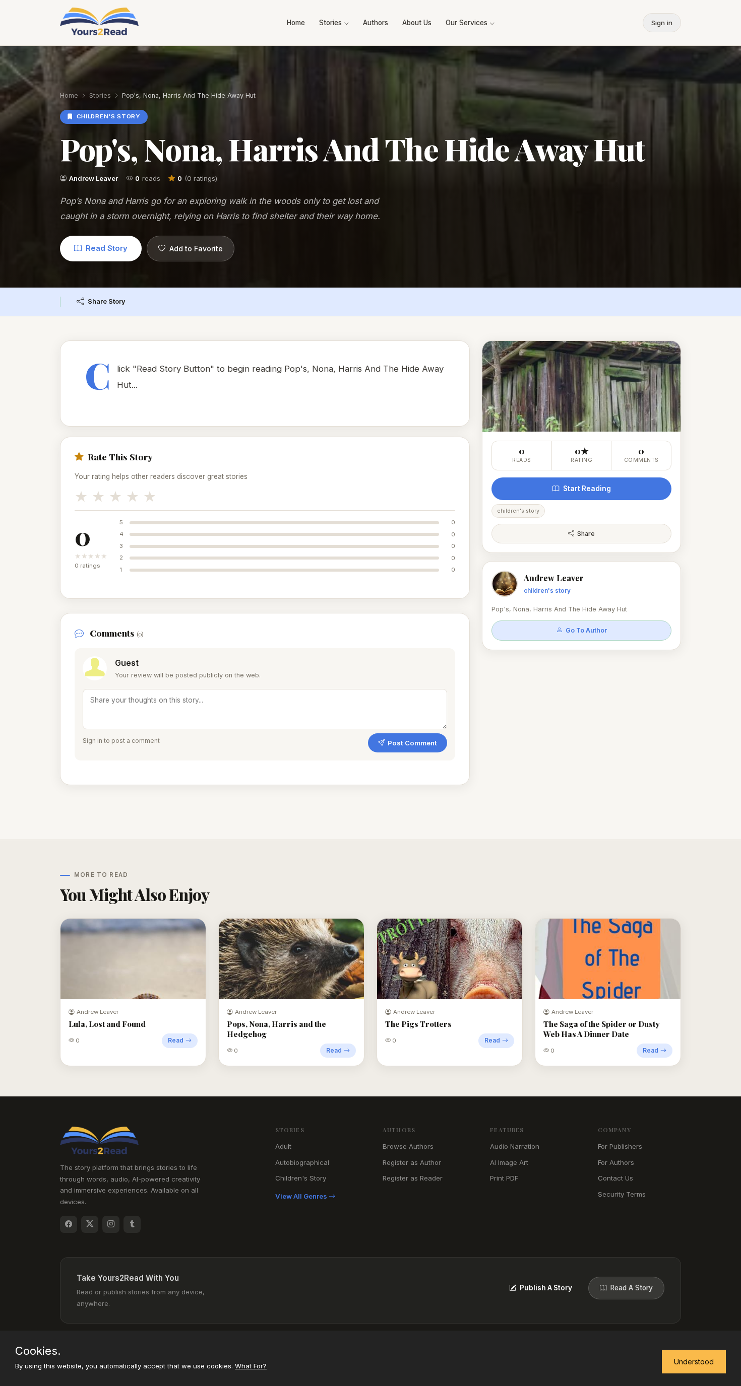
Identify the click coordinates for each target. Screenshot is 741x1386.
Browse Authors (408, 1146)
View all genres (302, 1196)
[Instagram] (110, 1224)
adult (283, 1146)
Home (296, 23)
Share (586, 533)
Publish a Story (546, 1288)
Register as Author (412, 1162)
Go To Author (586, 630)
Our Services (467, 23)
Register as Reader (413, 1178)
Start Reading (587, 488)
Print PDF (504, 1178)
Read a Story (631, 1288)
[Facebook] (68, 1224)
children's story (300, 1178)
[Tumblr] (132, 1224)
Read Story (107, 248)
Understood (694, 1361)
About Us (416, 23)
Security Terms (622, 1194)
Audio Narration (514, 1146)
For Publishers (620, 1146)
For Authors (616, 1162)
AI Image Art (509, 1162)
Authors (375, 23)
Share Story (107, 301)
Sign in (661, 23)
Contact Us (615, 1178)
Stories (331, 23)
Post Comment (412, 743)
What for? (251, 1366)
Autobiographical (302, 1162)
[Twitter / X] (89, 1224)
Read (175, 1040)
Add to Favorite (196, 248)
